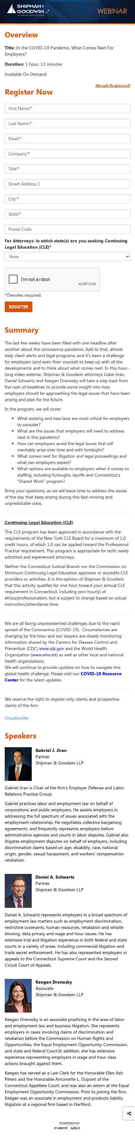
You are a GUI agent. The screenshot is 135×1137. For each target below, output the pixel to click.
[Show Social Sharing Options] (129, 1113)
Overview (21, 34)
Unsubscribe (16, 718)
